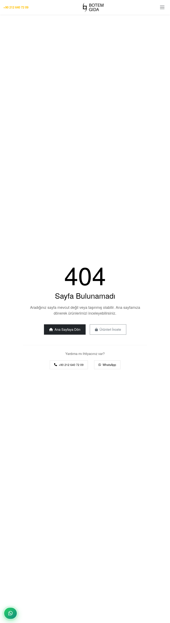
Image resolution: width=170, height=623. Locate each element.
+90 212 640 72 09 (15, 7)
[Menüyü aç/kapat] (162, 7)
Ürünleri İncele (110, 329)
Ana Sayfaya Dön (67, 329)
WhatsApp (109, 365)
